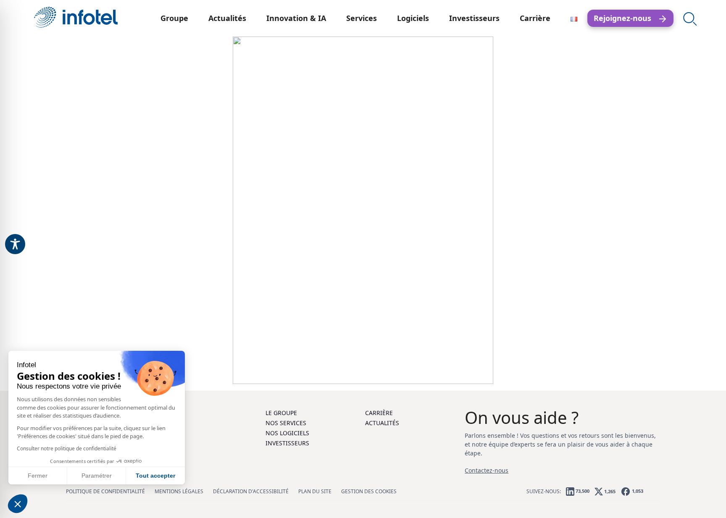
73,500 (581, 491)
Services (361, 18)
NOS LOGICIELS (287, 433)
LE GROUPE (281, 413)
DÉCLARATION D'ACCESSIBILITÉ (251, 491)
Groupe (174, 18)
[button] (18, 504)
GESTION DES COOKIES (369, 491)
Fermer (37, 475)
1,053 (637, 491)
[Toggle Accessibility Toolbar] (15, 244)
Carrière (535, 18)
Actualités (227, 18)
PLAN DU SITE (314, 491)
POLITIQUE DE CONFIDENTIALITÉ (105, 491)
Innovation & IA (296, 18)
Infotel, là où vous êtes (76, 17)
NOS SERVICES (286, 423)
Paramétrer (97, 475)
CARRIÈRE (379, 413)
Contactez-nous (486, 470)
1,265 (609, 491)
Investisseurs (474, 18)
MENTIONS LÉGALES (179, 491)
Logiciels (413, 18)
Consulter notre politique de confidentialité (66, 448)
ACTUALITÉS (382, 423)
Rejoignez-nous (626, 18)
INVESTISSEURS (287, 443)
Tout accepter (155, 475)
